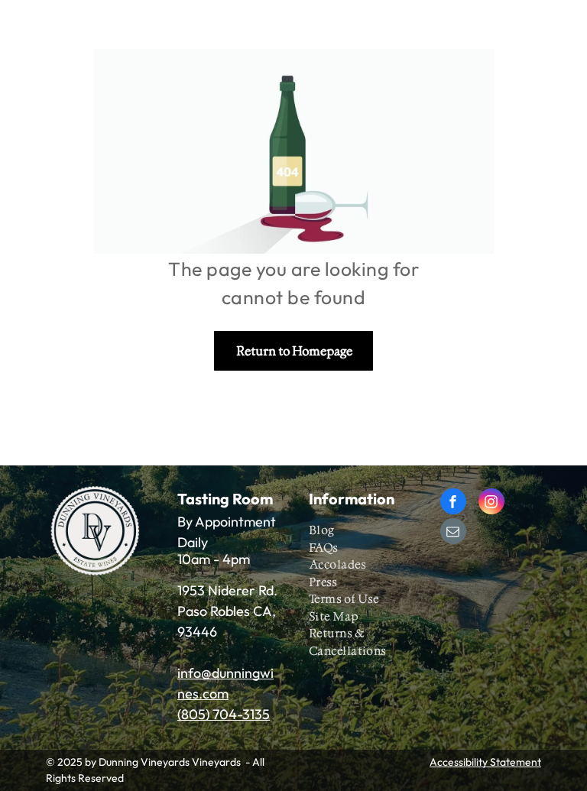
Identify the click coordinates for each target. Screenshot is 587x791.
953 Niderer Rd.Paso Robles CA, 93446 (227, 611)
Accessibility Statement (485, 762)
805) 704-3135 (225, 714)
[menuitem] (365, 531)
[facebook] (453, 503)
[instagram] (491, 503)
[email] (453, 533)
